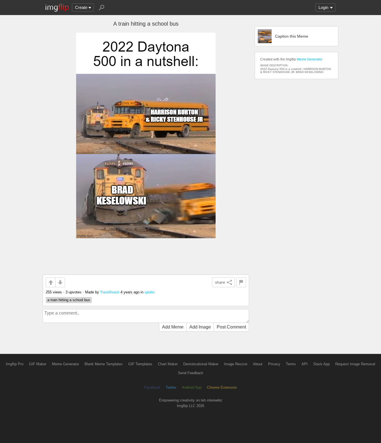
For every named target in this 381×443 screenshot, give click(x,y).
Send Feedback (190, 373)
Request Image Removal (355, 364)
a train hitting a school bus (68, 300)
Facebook (152, 387)
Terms (291, 364)
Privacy (274, 364)
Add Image (200, 327)
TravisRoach (109, 292)
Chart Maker (168, 364)
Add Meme (173, 327)
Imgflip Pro (14, 364)
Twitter (171, 387)
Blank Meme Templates (104, 364)
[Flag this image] (241, 282)
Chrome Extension (222, 387)
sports (149, 292)
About (257, 364)
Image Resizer (235, 364)
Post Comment (231, 327)
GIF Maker (37, 364)
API (305, 364)
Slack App (321, 364)
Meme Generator (309, 59)
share (220, 282)
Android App (191, 387)
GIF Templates (140, 364)
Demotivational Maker (200, 364)
